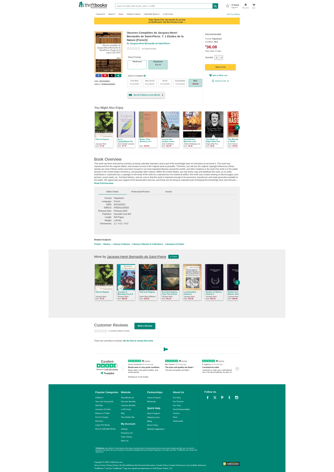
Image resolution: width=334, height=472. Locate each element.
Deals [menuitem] (121, 14)
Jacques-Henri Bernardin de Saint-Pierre (150, 43)
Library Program (154, 398)
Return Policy (152, 425)
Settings (124, 429)
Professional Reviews (140, 191)
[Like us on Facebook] (207, 397)
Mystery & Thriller (102, 413)
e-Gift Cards (126, 409)
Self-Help (99, 405)
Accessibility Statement (196, 465)
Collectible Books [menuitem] (151, 14)
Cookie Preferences (177, 465)
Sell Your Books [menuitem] (233, 14)
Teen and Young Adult (104, 401)
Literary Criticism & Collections (147, 244)
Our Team (177, 405)
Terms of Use (99, 465)
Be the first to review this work (138, 341)
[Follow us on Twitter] (215, 397)
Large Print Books (102, 425)
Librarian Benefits (128, 405)
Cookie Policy (162, 465)
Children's (99, 398)
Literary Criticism (121, 244)
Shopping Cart (127, 433)
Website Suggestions (156, 429)
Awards (168, 191)
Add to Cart (220, 67)
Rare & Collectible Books (105, 429)
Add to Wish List (219, 75)
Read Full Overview (103, 183)
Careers (176, 413)
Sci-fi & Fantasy (101, 417)
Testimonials (178, 421)
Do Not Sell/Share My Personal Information (137, 465)
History (107, 244)
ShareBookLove (127, 398)
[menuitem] (235, 5)
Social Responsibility (181, 409)
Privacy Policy (112, 465)
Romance (99, 421)
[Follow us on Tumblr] (229, 397)
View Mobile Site (128, 417)
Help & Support (153, 413)
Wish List (124, 441)
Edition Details (112, 191)
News (175, 417)
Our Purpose (178, 401)
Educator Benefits (128, 401)
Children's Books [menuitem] (134, 14)
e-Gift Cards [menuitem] (168, 14)
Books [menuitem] (111, 14)
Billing (149, 421)
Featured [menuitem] (99, 14)
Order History (126, 437)
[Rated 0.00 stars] (133, 48)
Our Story (177, 398)
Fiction (97, 244)
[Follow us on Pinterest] (222, 397)
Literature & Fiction (174, 244)
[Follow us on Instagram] (237, 397)
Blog (123, 413)
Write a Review (145, 326)
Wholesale (151, 401)
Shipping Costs (153, 417)
